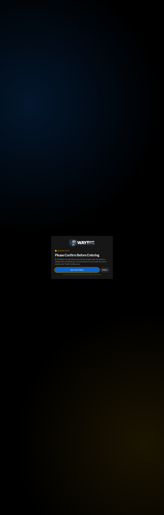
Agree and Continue (77, 270)
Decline (104, 270)
